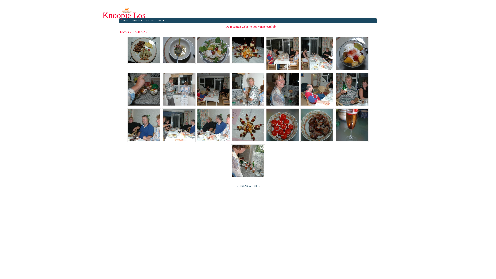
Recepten (136, 21)
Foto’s (159, 21)
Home (125, 21)
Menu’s (149, 21)
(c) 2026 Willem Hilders (248, 186)
